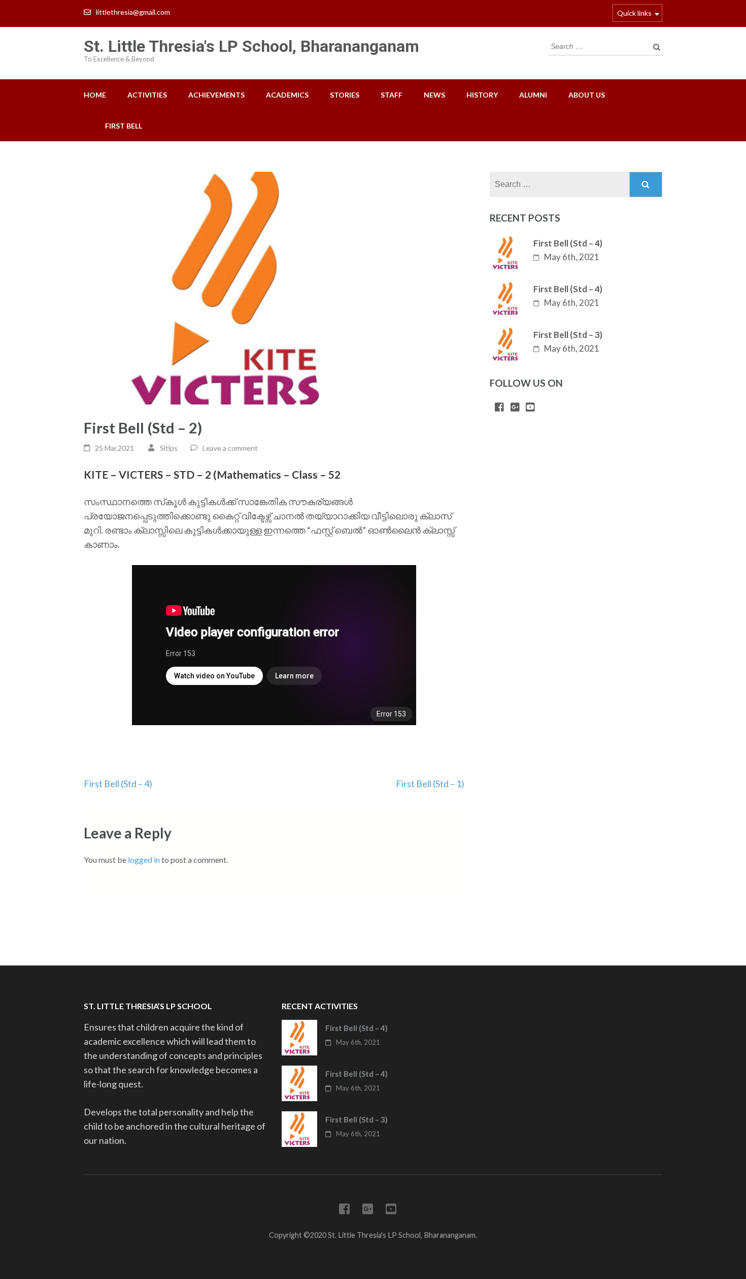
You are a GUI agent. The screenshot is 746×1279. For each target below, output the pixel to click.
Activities (147, 94)
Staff (391, 94)
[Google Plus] (515, 407)
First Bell (123, 125)
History (482, 94)
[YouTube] (530, 407)
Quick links (634, 13)
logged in (144, 859)
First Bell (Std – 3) (567, 334)
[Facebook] (499, 407)
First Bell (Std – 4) (118, 783)
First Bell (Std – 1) (430, 783)
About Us (586, 94)
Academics (287, 94)
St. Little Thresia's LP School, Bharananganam (251, 46)
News (434, 94)
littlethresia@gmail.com (133, 12)
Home (95, 94)
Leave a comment (230, 448)
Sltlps (169, 448)
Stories (344, 94)
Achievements (216, 94)
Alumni (533, 94)
